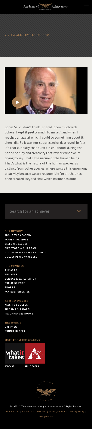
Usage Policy (46, 416)
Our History (14, 231)
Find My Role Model (18, 309)
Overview (11, 326)
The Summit (13, 322)
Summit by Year (15, 331)
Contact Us (28, 411)
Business (11, 274)
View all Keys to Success (28, 35)
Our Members (14, 266)
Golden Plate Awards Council (25, 252)
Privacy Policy (77, 411)
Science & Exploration (21, 278)
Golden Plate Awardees (21, 256)
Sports (10, 287)
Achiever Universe (17, 291)
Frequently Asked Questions (52, 411)
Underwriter (12, 411)
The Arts (11, 270)
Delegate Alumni (16, 243)
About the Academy (18, 235)
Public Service (15, 283)
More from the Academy (23, 340)
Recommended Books (19, 313)
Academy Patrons (17, 239)
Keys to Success (16, 300)
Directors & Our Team (20, 248)
